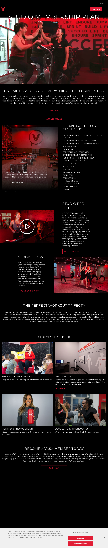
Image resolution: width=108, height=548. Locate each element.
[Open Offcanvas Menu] (105, 9)
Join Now (96, 9)
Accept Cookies (80, 543)
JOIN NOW (54, 110)
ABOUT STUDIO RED (73, 251)
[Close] (104, 537)
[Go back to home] (3, 9)
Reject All (80, 538)
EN (101, 4)
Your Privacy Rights (80, 533)
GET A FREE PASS (54, 119)
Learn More (18, 182)
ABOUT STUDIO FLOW (29, 291)
